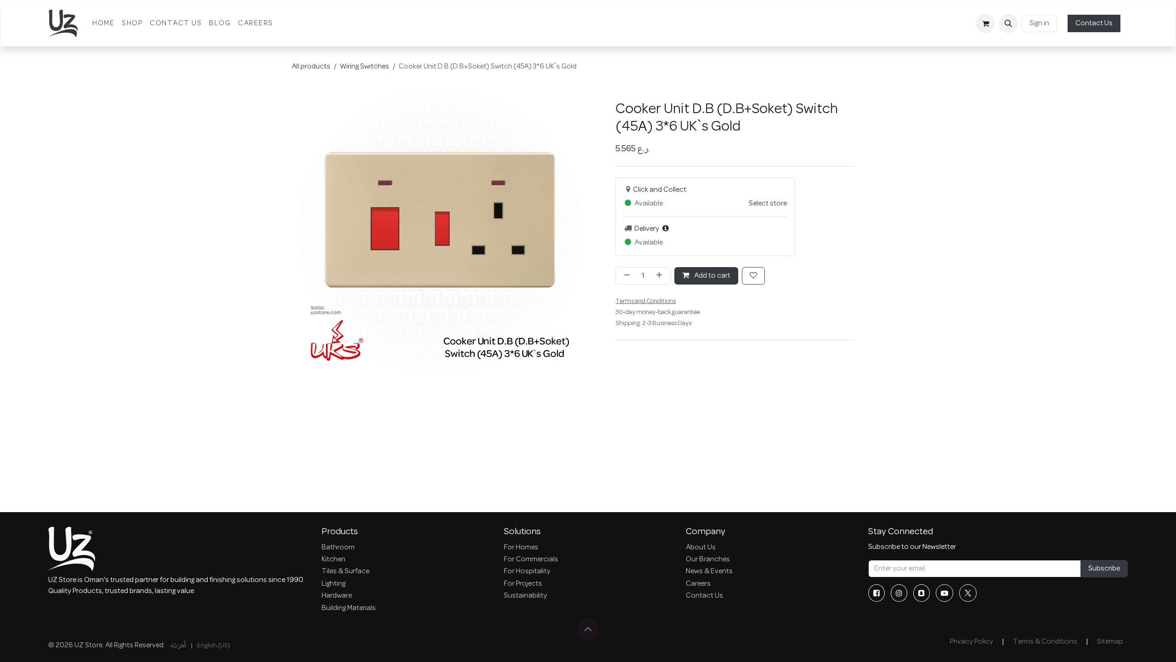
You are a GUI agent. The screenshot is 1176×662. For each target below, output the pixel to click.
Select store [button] (768, 203)
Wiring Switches (364, 67)
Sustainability (525, 596)
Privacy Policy (971, 642)
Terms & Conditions (1045, 642)
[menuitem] (103, 23)
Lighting (333, 584)
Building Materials (349, 608)
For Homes (521, 548)
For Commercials (531, 559)
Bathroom (338, 548)
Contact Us (1094, 23)
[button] (1008, 23)
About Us (701, 548)
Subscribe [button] (1104, 569)
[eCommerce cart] (985, 23)
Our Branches (708, 559)
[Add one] (661, 276)
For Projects (523, 584)
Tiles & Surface (345, 571)
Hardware (337, 596)
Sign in (1039, 23)
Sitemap (1110, 642)
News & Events (709, 571)
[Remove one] (625, 276)
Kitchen (333, 559)
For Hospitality (527, 571)
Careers (698, 584)
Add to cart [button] (711, 276)
